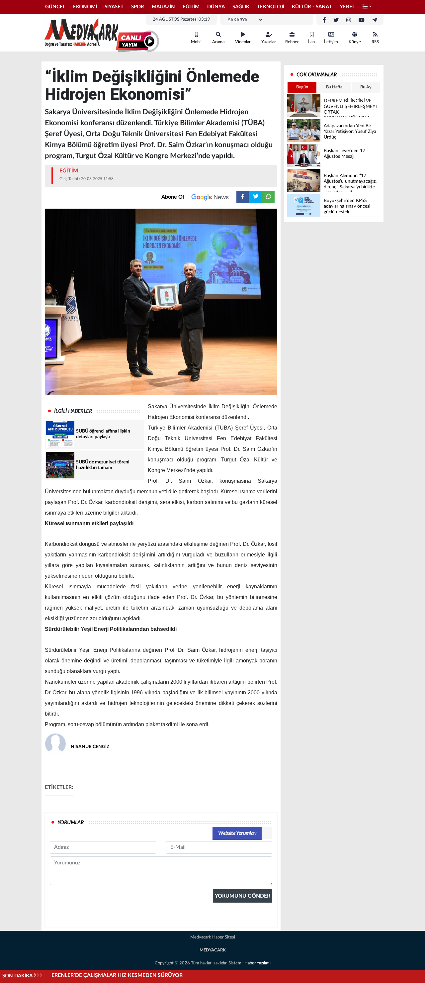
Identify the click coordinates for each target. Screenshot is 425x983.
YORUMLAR (70, 822)
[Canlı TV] (137, 41)
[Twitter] (336, 20)
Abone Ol (172, 197)
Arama (218, 42)
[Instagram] (348, 20)
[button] (367, 7)
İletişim (331, 42)
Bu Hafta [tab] (334, 87)
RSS (375, 42)
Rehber (292, 42)
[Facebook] (324, 20)
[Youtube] (361, 20)
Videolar (243, 42)
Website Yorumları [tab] (237, 833)
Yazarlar (268, 42)
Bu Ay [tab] (366, 87)
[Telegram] (374, 20)
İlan (311, 42)
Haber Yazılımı (257, 963)
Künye (355, 42)
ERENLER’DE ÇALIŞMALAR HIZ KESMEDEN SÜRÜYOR (117, 975)
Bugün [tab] (302, 87)
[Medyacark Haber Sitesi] (80, 32)
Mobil (196, 42)
